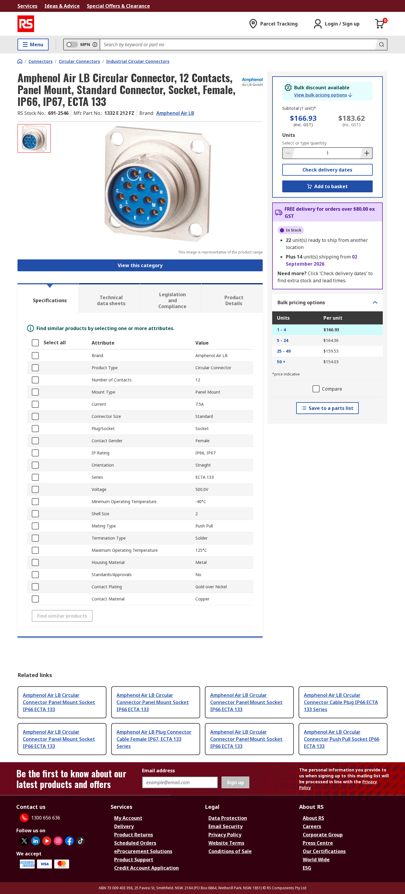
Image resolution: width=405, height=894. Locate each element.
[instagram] (58, 840)
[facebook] (69, 840)
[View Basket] (380, 24)
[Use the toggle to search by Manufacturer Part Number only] (95, 44)
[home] (19, 61)
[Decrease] (289, 153)
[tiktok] (80, 840)
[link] (323, 95)
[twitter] (24, 840)
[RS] (25, 23)
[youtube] (46, 840)
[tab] (48, 298)
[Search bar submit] (381, 44)
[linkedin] (35, 840)
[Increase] (366, 153)
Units (288, 135)
